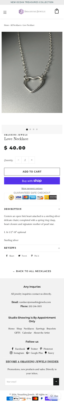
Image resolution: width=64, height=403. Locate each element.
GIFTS (17, 332)
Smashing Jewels (25, 394)
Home (6, 25)
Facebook (20, 348)
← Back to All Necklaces (32, 271)
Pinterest (48, 348)
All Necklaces (16, 25)
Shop (19, 328)
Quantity (8, 160)
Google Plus (36, 352)
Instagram (18, 352)
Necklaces (29, 328)
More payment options (32, 188)
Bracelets (51, 328)
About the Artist (42, 332)
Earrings (40, 328)
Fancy (50, 352)
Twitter (34, 348)
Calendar (27, 332)
